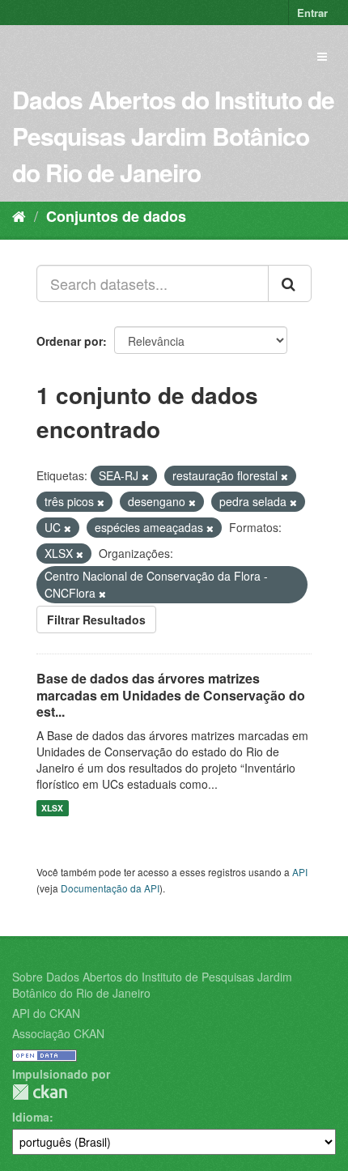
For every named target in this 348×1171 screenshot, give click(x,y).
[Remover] (145, 476)
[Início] (19, 215)
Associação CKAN (58, 1033)
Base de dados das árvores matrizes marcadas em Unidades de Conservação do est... (170, 695)
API (300, 872)
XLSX (52, 808)
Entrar (312, 12)
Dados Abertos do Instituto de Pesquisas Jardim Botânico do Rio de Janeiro (173, 135)
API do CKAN (46, 1013)
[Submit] (290, 283)
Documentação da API (110, 888)
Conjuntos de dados (116, 216)
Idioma (30, 1117)
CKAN (39, 1092)
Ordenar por (69, 341)
